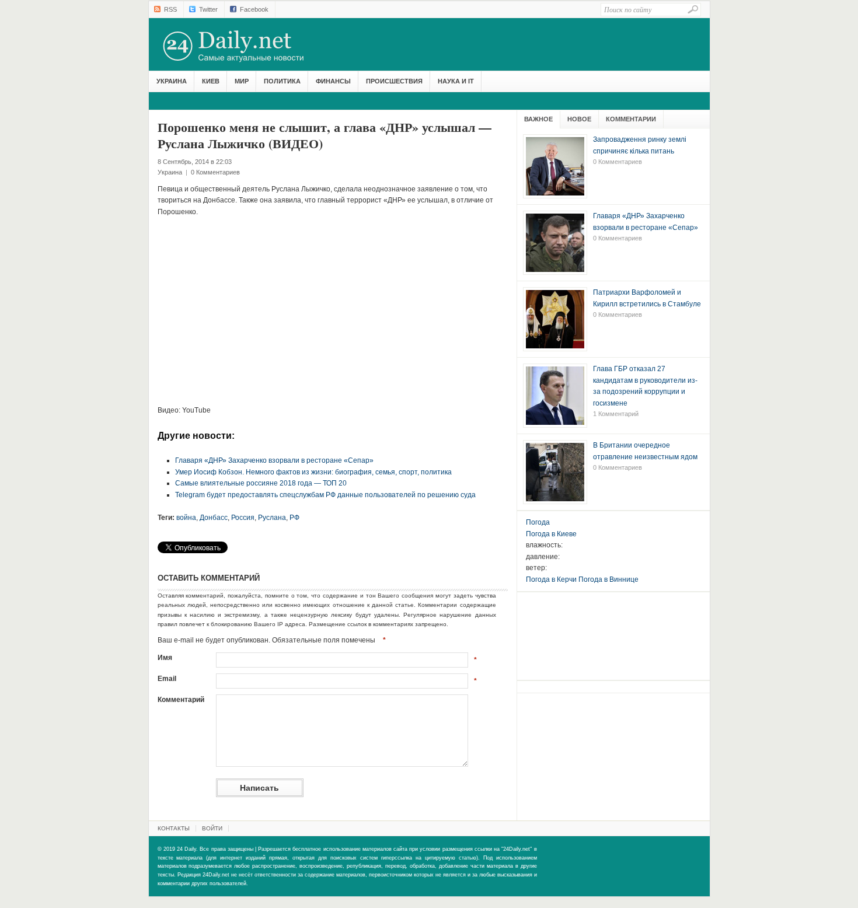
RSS (170, 9)
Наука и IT (456, 81)
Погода (538, 522)
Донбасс (214, 518)
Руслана (272, 518)
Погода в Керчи (551, 579)
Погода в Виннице (608, 579)
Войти (212, 828)
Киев (210, 81)
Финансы (333, 81)
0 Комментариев (215, 172)
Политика (282, 81)
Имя (165, 658)
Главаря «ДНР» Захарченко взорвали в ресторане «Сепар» (274, 460)
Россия (242, 518)
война (186, 518)
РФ (294, 518)
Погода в (551, 534)
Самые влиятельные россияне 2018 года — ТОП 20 (261, 483)
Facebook (254, 9)
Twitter (208, 9)
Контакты (174, 828)
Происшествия (394, 81)
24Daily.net (245, 46)
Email (167, 679)
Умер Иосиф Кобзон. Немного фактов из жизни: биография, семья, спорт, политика (313, 472)
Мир (242, 81)
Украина (171, 81)
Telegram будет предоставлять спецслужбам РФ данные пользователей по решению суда (325, 495)
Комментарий (181, 700)
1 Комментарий (616, 413)
